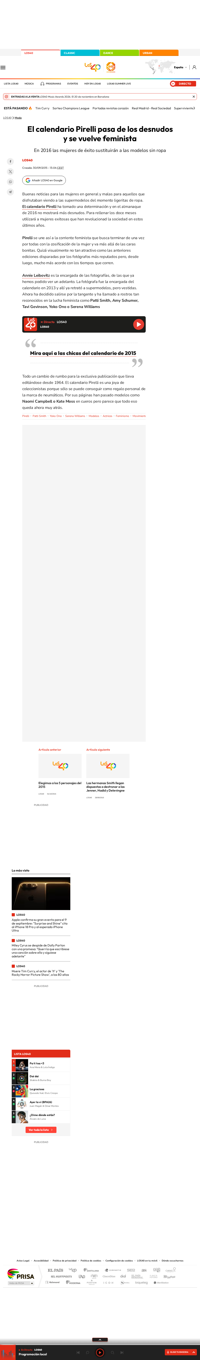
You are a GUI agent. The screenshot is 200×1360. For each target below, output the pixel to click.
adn (155, 1270)
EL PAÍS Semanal (137, 1275)
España (178, 67)
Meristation (160, 1281)
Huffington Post (60, 1275)
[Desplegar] (100, 1339)
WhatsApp (10, 181)
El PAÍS (55, 1270)
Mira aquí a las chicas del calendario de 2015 (83, 353)
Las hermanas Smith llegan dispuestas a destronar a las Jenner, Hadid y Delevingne (105, 786)
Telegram (10, 192)
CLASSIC (69, 53)
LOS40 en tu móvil (147, 1260)
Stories (123, 1219)
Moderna (72, 1281)
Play (100, 1352)
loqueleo (142, 1281)
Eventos (72, 83)
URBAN (147, 53)
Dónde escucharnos (172, 1260)
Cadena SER (130, 1270)
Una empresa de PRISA (21, 1273)
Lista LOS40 (11, 83)
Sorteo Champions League (71, 108)
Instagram (76, 1219)
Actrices (107, 416)
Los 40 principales (74, 1270)
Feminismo (122, 416)
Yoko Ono (56, 416)
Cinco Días (108, 1275)
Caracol (169, 1270)
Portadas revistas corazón (111, 108)
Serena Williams (75, 416)
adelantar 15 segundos (112, 1352)
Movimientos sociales (146, 416)
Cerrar (193, 96)
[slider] (100, 1344)
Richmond (53, 1281)
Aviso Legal (23, 1260)
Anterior (78, 1352)
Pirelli (25, 416)
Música (29, 83)
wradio (93, 1275)
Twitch (115, 1219)
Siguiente (122, 1352)
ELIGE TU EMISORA (179, 1352)
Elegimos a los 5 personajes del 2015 (59, 785)
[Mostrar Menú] (5, 67)
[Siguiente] (194, 108)
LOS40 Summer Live (119, 83)
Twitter (10, 171)
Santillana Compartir (113, 1270)
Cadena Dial (123, 1275)
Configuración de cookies (119, 1260)
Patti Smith (39, 416)
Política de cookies (91, 1260)
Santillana (92, 1270)
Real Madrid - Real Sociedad (151, 108)
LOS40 (28, 53)
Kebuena (166, 1275)
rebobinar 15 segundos (87, 1352)
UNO (82, 1275)
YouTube (92, 1219)
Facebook (10, 161)
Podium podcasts (91, 1281)
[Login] (194, 67)
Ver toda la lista (39, 1130)
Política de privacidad (64, 1260)
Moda (18, 117)
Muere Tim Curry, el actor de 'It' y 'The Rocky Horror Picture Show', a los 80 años (40, 973)
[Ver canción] (22, 1065)
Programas (53, 83)
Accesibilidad (41, 1260)
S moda (124, 1281)
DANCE (108, 53)
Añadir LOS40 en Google (47, 180)
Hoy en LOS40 (92, 83)
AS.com (142, 1270)
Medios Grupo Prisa (21, 1283)
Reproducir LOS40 (138, 324)
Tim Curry (42, 108)
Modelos (94, 416)
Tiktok (84, 1219)
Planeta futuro (152, 1275)
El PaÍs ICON (108, 1281)
